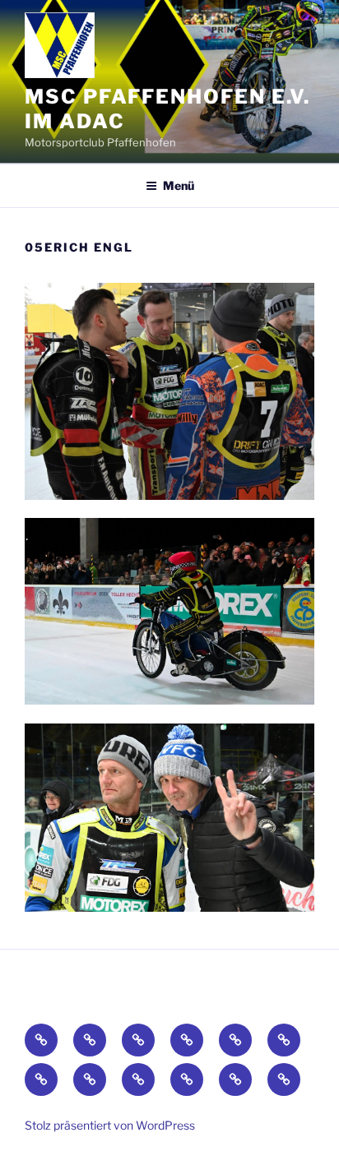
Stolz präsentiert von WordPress (110, 1125)
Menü (178, 185)
